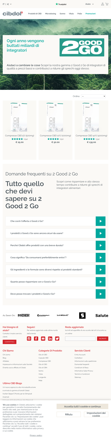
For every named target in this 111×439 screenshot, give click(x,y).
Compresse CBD (45, 361)
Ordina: (76, 96)
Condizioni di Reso (81, 368)
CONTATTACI (9, 342)
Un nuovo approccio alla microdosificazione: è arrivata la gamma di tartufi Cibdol (19, 388)
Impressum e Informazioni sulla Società (17, 364)
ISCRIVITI (102, 339)
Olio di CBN (43, 368)
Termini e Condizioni (82, 374)
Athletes (6, 361)
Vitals (41, 374)
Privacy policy (36, 435)
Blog (4, 358)
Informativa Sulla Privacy (84, 371)
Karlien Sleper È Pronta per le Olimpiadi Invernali (17, 395)
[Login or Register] (102, 4)
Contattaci (78, 358)
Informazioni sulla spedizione (85, 361)
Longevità (42, 377)
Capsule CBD (43, 358)
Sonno (41, 371)
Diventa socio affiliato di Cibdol (14, 368)
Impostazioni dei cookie (96, 414)
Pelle (40, 380)
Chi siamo (6, 355)
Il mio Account (80, 355)
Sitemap (78, 377)
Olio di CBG (43, 364)
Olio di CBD (43, 355)
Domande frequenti (82, 364)
